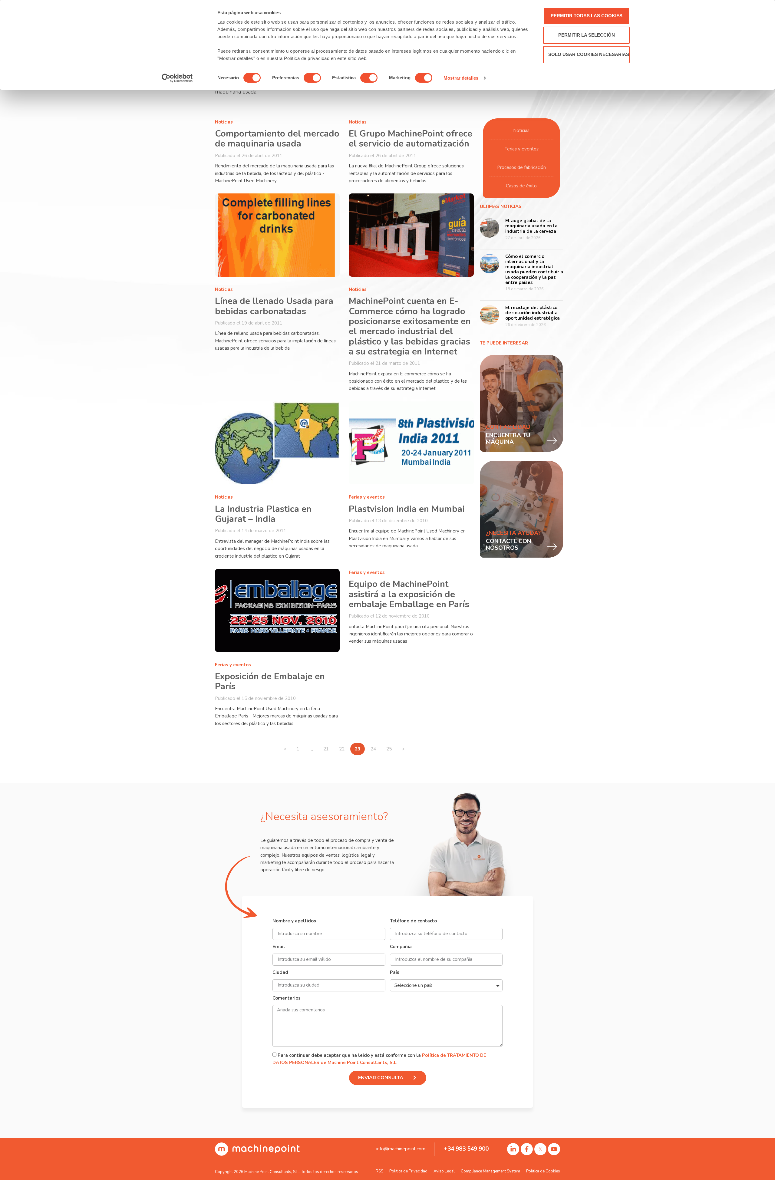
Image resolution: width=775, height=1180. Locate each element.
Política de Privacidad (408, 1171)
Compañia (401, 947)
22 (344, 747)
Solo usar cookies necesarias (588, 54)
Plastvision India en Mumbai (407, 509)
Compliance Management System (490, 1171)
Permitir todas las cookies (586, 15)
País (394, 972)
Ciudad (280, 972)
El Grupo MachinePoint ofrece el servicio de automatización (410, 139)
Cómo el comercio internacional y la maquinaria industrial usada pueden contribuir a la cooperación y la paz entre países (534, 269)
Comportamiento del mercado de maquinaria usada (277, 139)
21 (328, 747)
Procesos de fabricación (521, 167)
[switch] (312, 78)
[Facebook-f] (527, 1149)
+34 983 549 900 (466, 1149)
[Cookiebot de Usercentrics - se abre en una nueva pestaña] (177, 78)
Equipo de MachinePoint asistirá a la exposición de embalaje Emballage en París (409, 594)
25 (391, 747)
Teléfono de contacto (413, 921)
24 (375, 747)
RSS (379, 1171)
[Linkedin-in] (513, 1149)
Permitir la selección (586, 35)
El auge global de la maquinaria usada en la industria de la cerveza (531, 226)
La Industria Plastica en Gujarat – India (263, 514)
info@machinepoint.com (400, 1149)
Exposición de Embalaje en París (270, 681)
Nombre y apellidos (294, 921)
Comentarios (286, 998)
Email (278, 947)
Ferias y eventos (367, 497)
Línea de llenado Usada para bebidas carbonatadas (274, 306)
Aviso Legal (444, 1171)
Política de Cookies (543, 1171)
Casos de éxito (521, 186)
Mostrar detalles (461, 78)
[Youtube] (554, 1149)
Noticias (224, 122)
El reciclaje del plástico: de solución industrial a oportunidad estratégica (532, 313)
